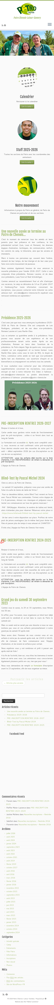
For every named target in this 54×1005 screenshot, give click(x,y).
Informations (11, 955)
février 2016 (11, 881)
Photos (9, 965)
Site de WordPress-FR (15, 984)
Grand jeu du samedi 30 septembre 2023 (24, 601)
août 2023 (10, 850)
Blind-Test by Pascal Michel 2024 (23, 478)
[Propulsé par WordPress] (46, 998)
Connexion (10, 974)
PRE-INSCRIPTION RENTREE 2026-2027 (26, 423)
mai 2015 (10, 908)
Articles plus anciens (13, 683)
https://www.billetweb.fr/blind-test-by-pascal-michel (25, 513)
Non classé (10, 962)
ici (27, 442)
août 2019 (10, 860)
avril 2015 (10, 912)
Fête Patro (10, 951)
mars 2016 (10, 878)
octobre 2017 (11, 867)
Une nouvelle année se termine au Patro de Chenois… (23, 233)
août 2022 (10, 854)
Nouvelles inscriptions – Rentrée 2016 (34, 821)
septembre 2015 (13, 895)
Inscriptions (11, 958)
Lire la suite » (27, 106)
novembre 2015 (12, 888)
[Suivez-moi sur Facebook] (5, 25)
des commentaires (15, 981)
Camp (8, 944)
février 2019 (11, 864)
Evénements (11, 948)
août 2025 (10, 837)
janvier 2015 (11, 922)
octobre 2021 (11, 857)
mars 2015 (10, 915)
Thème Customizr (32, 1002)
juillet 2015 (10, 902)
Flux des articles (14, 977)
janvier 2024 (11, 843)
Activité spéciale (12, 941)
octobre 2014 (11, 929)
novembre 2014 (12, 925)
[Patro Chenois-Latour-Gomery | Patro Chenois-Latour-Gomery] (27, 8)
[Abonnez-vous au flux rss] (3, 25)
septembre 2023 (13, 847)
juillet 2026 (10, 833)
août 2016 (10, 871)
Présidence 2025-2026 (16, 318)
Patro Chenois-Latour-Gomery (23, 999)
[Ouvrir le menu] (50, 25)
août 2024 (10, 840)
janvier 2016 (11, 884)
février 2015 (11, 919)
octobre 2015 (11, 891)
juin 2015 (10, 905)
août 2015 (10, 898)
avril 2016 (10, 874)
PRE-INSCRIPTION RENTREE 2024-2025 (26, 540)
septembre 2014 (13, 932)
